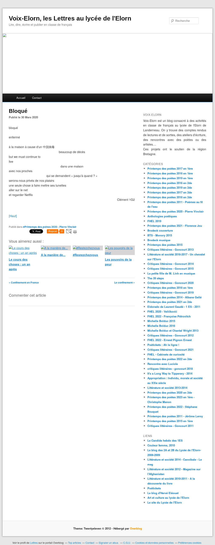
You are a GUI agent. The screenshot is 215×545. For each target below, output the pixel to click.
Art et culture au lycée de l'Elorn (168, 498)
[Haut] (13, 216)
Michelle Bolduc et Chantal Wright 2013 (172, 330)
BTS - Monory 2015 (159, 235)
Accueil (20, 98)
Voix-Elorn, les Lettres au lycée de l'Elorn (70, 18)
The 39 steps (155, 278)
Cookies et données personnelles (154, 542)
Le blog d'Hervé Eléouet (162, 493)
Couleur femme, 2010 (161, 445)
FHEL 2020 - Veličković (162, 311)
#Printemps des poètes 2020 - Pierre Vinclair (49, 227)
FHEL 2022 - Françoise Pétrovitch (169, 316)
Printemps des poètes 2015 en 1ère (170, 421)
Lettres (34, 542)
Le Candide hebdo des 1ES (165, 440)
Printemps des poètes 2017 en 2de (169, 192)
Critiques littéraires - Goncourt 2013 (170, 249)
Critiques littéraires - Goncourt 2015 (170, 269)
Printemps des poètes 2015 (164, 245)
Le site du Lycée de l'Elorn (164, 502)
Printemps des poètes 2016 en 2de (169, 183)
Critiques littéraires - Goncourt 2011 (170, 426)
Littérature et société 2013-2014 (167, 388)
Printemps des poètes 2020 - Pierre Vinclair (175, 211)
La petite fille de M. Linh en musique (171, 273)
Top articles (74, 542)
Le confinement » (124, 282)
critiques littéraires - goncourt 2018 (170, 369)
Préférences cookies (189, 542)
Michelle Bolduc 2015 (161, 321)
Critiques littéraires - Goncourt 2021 (170, 350)
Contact (37, 98)
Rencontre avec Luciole (162, 364)
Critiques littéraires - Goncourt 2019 (170, 292)
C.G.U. (127, 542)
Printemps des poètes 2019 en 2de (169, 187)
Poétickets (154, 488)
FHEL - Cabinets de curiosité (166, 354)
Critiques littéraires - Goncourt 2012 (170, 335)
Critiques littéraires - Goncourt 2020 (170, 283)
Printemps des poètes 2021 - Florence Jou (174, 226)
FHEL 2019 (154, 221)
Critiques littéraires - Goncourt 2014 (170, 264)
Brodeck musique (158, 240)
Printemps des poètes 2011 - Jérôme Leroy (175, 416)
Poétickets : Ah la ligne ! (163, 345)
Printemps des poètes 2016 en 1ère (170, 173)
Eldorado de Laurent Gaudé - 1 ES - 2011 (173, 307)
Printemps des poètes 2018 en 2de (169, 197)
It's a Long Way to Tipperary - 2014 (169, 373)
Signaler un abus (109, 542)
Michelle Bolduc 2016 (161, 326)
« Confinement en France (24, 282)
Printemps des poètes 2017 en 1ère (170, 168)
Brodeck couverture (160, 230)
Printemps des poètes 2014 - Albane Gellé (174, 297)
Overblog (136, 528)
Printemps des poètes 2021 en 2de (169, 302)
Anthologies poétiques (162, 216)
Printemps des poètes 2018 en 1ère (170, 288)
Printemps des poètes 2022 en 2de (169, 359)
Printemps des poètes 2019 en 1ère (170, 178)
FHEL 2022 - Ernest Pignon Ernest (169, 340)
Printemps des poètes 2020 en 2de (169, 392)
